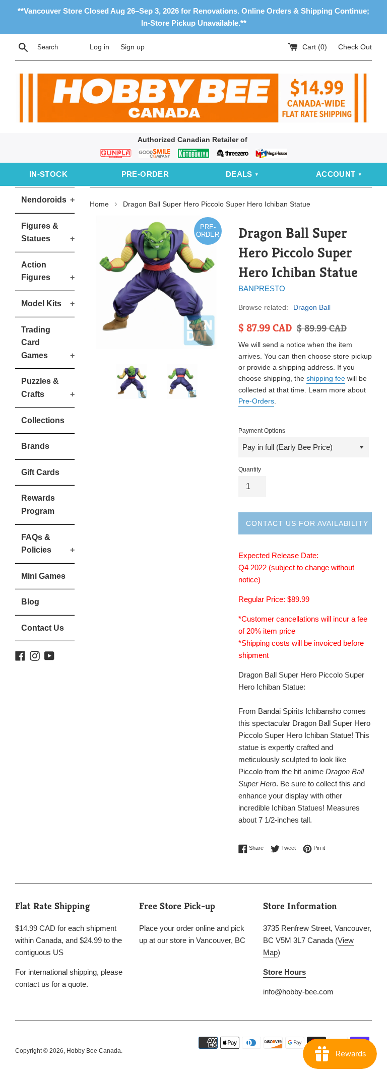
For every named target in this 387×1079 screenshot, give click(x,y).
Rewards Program (38, 504)
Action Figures (48, 271)
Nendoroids (48, 199)
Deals (239, 174)
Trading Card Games (48, 342)
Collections (42, 420)
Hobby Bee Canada (94, 1050)
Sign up (132, 47)
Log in (99, 47)
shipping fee (325, 378)
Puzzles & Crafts (48, 387)
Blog (30, 601)
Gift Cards (40, 472)
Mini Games (43, 576)
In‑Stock (48, 174)
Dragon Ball (312, 307)
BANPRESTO (261, 288)
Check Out (355, 47)
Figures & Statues (48, 232)
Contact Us (42, 628)
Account (336, 174)
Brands (35, 446)
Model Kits (48, 303)
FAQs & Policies (48, 544)
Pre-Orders (256, 401)
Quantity (249, 469)
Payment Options (261, 430)
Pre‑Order (145, 174)
